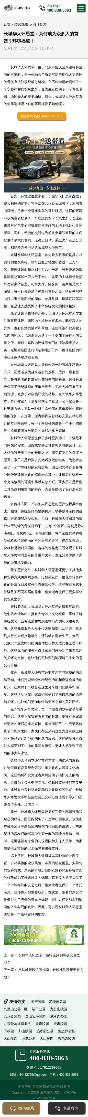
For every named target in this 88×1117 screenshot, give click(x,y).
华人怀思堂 (25, 67)
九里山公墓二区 (16, 1009)
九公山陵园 (58, 1009)
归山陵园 (25, 1031)
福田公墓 (39, 1009)
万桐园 (9, 1031)
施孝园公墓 (58, 1016)
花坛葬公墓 (57, 1002)
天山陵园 (10, 1038)
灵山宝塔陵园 (35, 1016)
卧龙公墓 (28, 1038)
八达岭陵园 (12, 1016)
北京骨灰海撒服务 (17, 1024)
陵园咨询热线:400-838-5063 (41, 116)
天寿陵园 (38, 1002)
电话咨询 (70, 1108)
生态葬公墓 (66, 1031)
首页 (7, 25)
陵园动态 (21, 25)
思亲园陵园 (66, 1038)
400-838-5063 (48, 1058)
